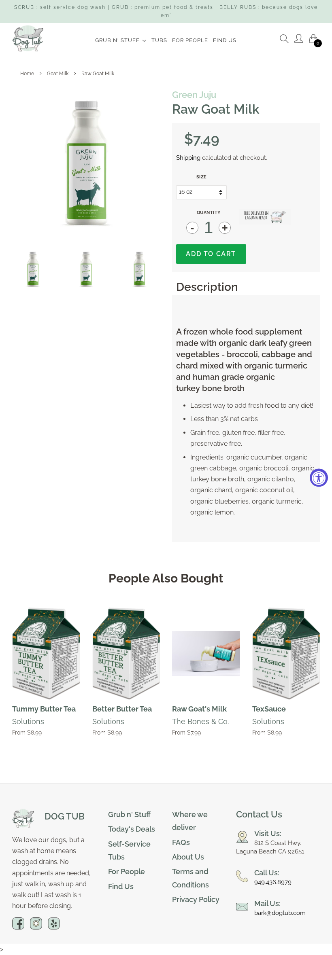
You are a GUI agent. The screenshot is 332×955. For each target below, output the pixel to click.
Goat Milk (57, 73)
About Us (188, 857)
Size (201, 177)
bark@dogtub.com (280, 913)
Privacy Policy (195, 899)
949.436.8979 (273, 882)
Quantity (209, 212)
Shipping (188, 157)
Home (27, 73)
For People (126, 871)
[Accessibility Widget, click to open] (319, 477)
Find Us (121, 886)
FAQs (181, 842)
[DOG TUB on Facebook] (18, 927)
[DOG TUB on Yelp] (54, 927)
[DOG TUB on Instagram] (36, 927)
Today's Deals (131, 829)
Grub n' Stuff (129, 814)
